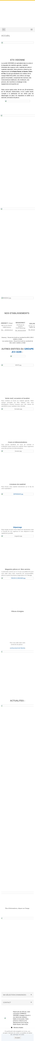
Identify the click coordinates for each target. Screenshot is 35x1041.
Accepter (17, 1037)
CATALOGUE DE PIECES (17, 648)
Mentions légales (18, 1027)
